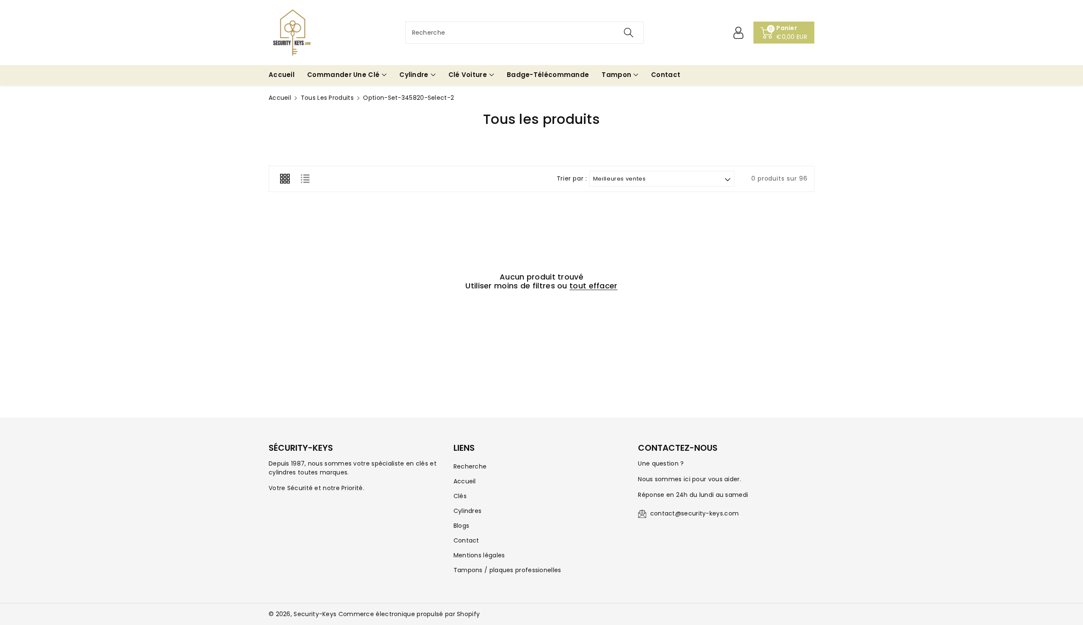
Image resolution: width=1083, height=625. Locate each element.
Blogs (462, 525)
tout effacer (593, 286)
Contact (466, 540)
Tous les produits (327, 97)
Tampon (616, 74)
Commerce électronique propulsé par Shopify (409, 614)
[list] (305, 179)
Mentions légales (479, 555)
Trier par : (572, 178)
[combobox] (524, 32)
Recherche (470, 466)
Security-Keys (315, 614)
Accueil (280, 97)
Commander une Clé (343, 74)
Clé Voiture (467, 74)
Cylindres (468, 511)
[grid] (284, 179)
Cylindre (413, 74)
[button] (347, 75)
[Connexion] (738, 32)
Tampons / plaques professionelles (507, 570)
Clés (460, 496)
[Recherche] (628, 32)
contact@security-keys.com (694, 513)
